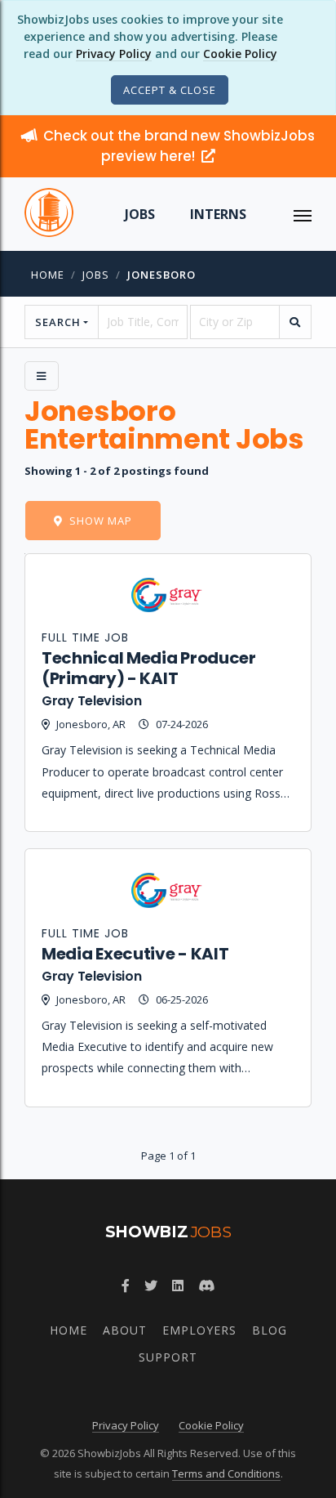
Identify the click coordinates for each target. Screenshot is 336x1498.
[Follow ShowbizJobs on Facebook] (126, 1286)
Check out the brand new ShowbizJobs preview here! (179, 146)
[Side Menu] (41, 376)
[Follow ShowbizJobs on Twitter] (150, 1286)
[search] (295, 322)
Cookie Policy (240, 53)
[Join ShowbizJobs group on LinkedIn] (177, 1286)
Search (58, 322)
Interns (218, 214)
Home (47, 274)
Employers (199, 1330)
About (125, 1330)
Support (168, 1357)
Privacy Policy (114, 53)
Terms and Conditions (226, 1473)
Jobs (140, 214)
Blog (269, 1330)
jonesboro (161, 274)
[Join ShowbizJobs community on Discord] (206, 1286)
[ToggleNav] (303, 214)
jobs (95, 274)
